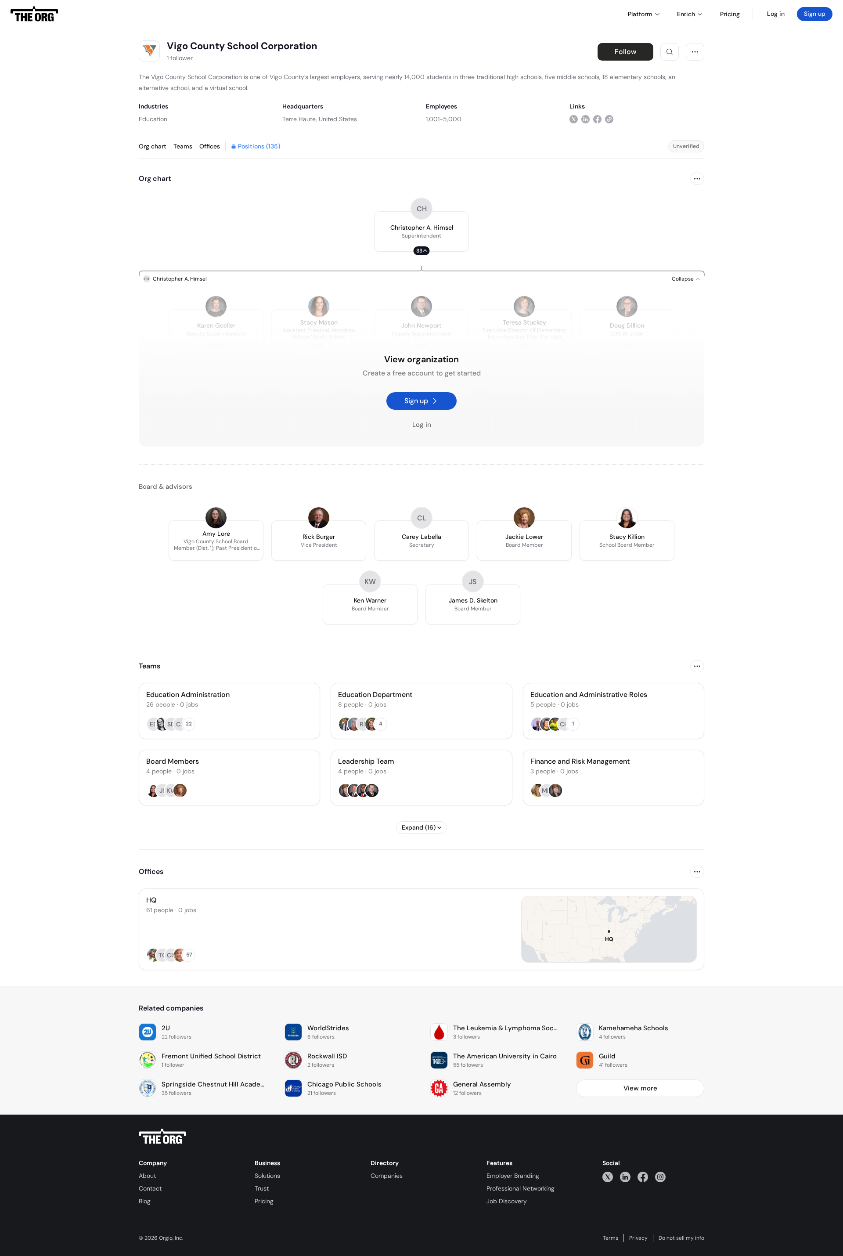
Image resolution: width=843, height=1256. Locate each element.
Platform (640, 14)
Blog (145, 1201)
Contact (150, 1188)
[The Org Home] (34, 14)
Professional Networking (520, 1188)
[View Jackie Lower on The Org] (524, 518)
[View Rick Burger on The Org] (319, 518)
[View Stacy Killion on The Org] (627, 518)
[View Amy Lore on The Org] (216, 518)
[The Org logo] (162, 1136)
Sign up (814, 14)
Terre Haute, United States (319, 119)
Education (153, 119)
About (147, 1176)
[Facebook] (643, 1176)
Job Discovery (506, 1201)
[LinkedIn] (625, 1176)
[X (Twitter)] (607, 1176)
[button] (421, 231)
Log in (776, 14)
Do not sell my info (681, 1238)
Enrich (686, 14)
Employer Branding (512, 1176)
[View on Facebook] (597, 119)
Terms (610, 1238)
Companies (387, 1176)
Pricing (264, 1201)
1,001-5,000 (443, 119)
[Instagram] (660, 1176)
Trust (262, 1188)
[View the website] (609, 119)
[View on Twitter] (573, 119)
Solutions (267, 1176)
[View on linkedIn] (585, 119)
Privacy (638, 1238)
